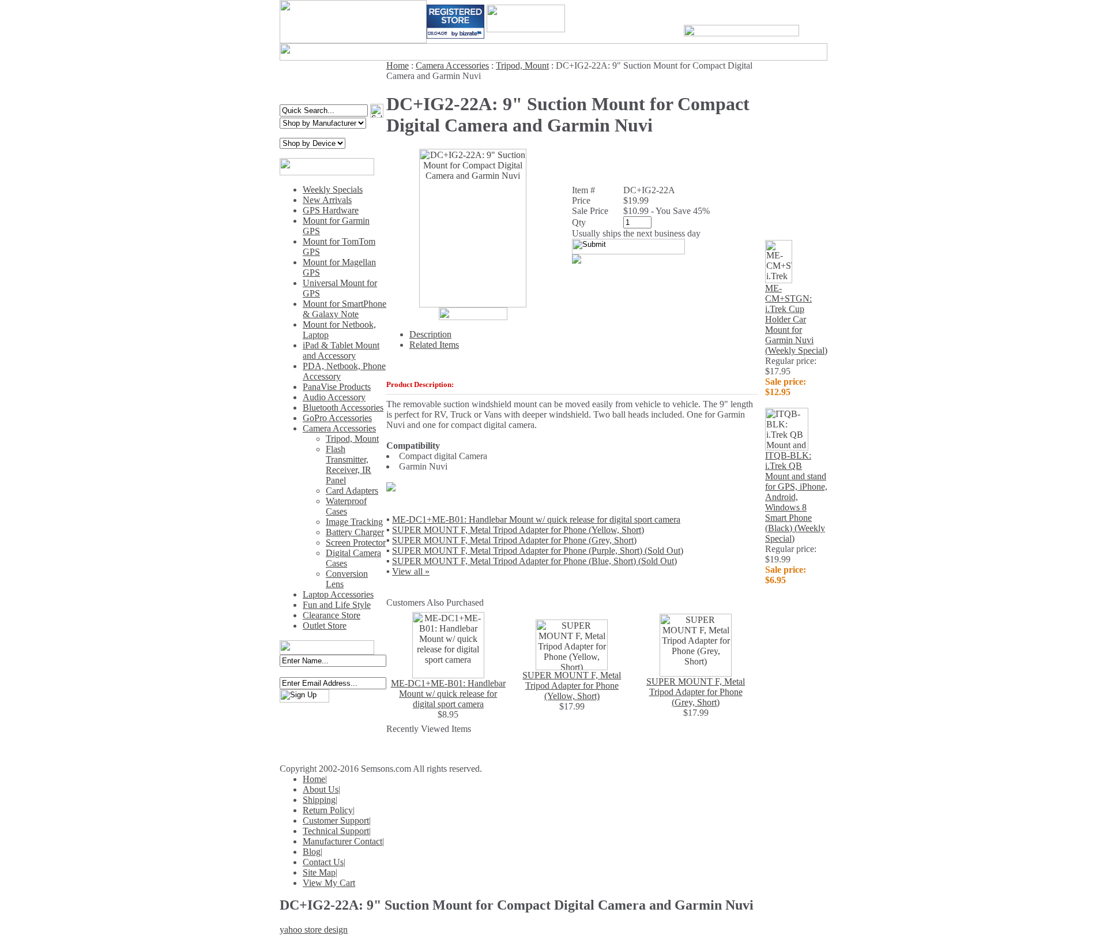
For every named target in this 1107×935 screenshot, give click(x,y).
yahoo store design (314, 929)
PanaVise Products (337, 387)
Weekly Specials (333, 189)
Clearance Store (331, 615)
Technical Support (336, 831)
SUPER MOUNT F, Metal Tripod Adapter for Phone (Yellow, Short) (518, 530)
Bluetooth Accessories (343, 407)
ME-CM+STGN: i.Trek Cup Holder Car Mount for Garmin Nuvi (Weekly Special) (796, 319)
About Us (320, 789)
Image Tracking (354, 522)
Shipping (319, 800)
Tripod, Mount (352, 439)
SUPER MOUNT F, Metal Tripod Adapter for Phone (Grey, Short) (514, 540)
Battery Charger (355, 532)
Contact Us (323, 862)
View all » (411, 571)
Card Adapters (352, 490)
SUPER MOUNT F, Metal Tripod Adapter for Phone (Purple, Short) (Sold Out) (537, 550)
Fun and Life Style (337, 605)
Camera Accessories (339, 428)
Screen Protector (356, 542)
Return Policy (328, 810)
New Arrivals (327, 200)
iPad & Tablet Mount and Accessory (341, 350)
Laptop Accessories (338, 594)
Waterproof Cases (346, 506)
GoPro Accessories (337, 418)
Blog (312, 852)
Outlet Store (325, 625)
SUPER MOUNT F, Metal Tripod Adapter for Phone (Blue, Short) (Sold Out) (534, 561)
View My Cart (329, 883)
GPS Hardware (331, 210)
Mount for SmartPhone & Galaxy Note (344, 309)
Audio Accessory (334, 397)
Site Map (319, 872)
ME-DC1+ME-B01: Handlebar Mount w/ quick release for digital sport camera (536, 519)
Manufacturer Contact (342, 841)
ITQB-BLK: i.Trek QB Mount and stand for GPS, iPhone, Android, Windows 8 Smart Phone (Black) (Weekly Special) (796, 496)
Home (397, 65)
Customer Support (336, 820)
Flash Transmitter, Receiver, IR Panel (348, 464)
